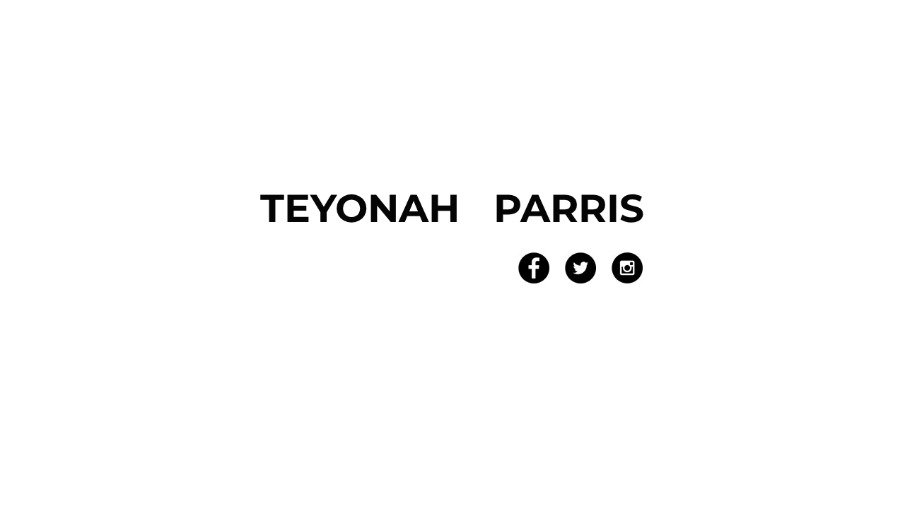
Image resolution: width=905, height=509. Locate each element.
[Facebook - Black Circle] (533, 267)
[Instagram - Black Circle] (627, 267)
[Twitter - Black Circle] (580, 267)
